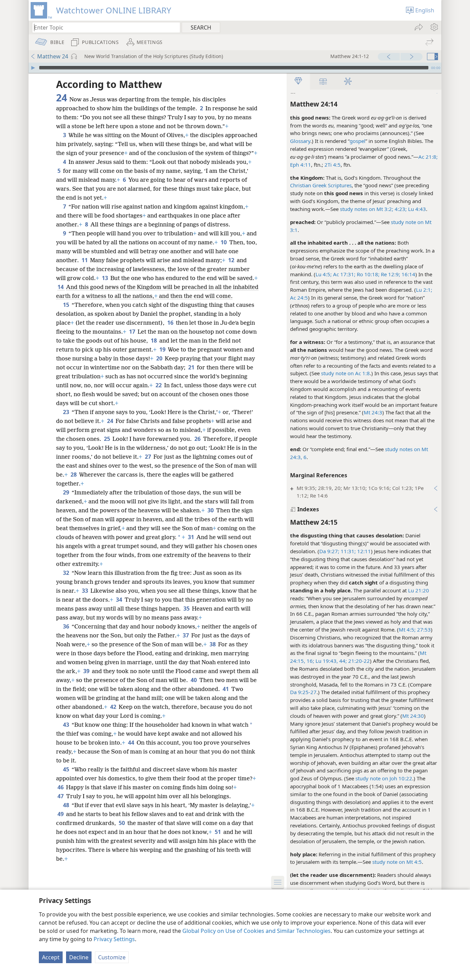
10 (224, 242)
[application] (235, 68)
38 (213, 644)
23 (66, 412)
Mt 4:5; (407, 629)
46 (61, 787)
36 (66, 626)
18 (154, 340)
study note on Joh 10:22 (383, 778)
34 (119, 599)
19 (163, 349)
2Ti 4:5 (332, 164)
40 (194, 680)
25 (107, 439)
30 (211, 510)
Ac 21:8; (428, 156)
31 (191, 537)
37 (186, 635)
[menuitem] (434, 27)
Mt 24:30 (413, 715)
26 (198, 439)
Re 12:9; (390, 274)
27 (148, 456)
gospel (357, 140)
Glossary (300, 140)
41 (226, 689)
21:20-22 (358, 660)
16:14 (407, 274)
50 (122, 823)
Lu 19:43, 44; (330, 660)
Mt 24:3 (373, 412)
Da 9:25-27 (303, 692)
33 (85, 590)
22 (159, 385)
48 (66, 805)
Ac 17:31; (343, 274)
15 (66, 305)
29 (66, 492)
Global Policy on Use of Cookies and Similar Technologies (256, 931)
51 (218, 832)
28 (74, 474)
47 (61, 796)
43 (66, 724)
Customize (112, 957)
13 (105, 278)
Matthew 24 (52, 56)
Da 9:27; (329, 551)
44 (131, 742)
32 (66, 573)
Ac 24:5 (299, 297)
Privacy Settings (114, 939)
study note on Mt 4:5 (397, 861)
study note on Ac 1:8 (345, 373)
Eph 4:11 (300, 164)
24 (110, 421)
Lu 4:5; (324, 274)
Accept (51, 957)
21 (191, 367)
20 (159, 358)
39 (86, 671)
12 (231, 260)
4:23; (400, 208)
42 (113, 707)
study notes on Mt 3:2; (366, 208)
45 (66, 769)
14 (61, 287)
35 (187, 608)
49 (61, 814)
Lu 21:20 (418, 590)
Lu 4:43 (416, 208)
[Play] (33, 67)
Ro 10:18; (367, 274)
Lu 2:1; (424, 289)
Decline (78, 957)
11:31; (347, 551)
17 (132, 331)
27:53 (423, 629)
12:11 (363, 551)
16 (170, 322)
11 (85, 260)
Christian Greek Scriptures (321, 185)
